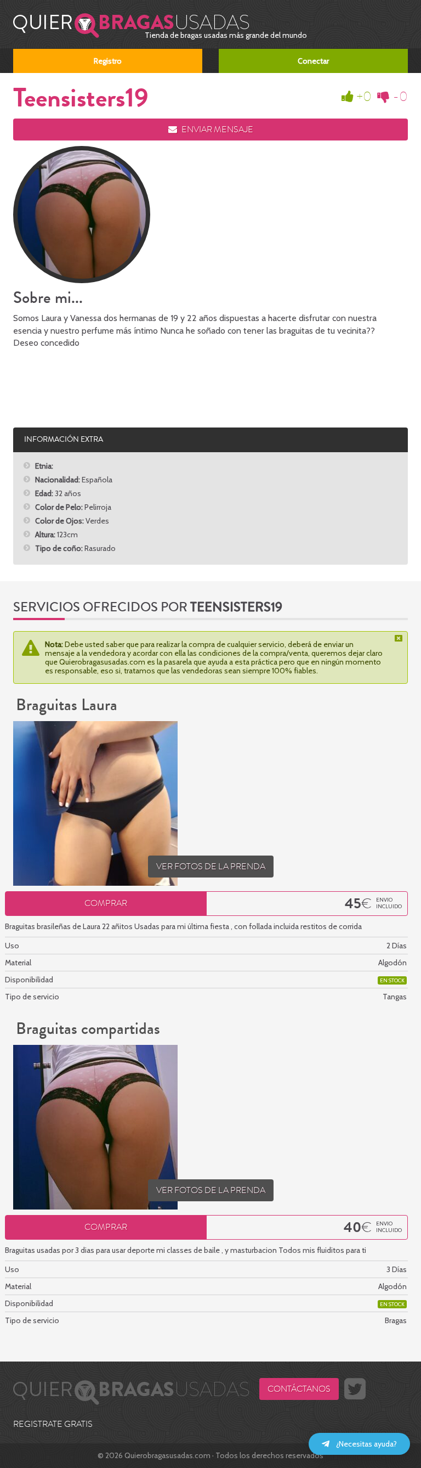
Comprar (105, 903)
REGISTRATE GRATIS (53, 1424)
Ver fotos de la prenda (210, 866)
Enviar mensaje (216, 129)
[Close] (400, 638)
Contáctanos (299, 1389)
